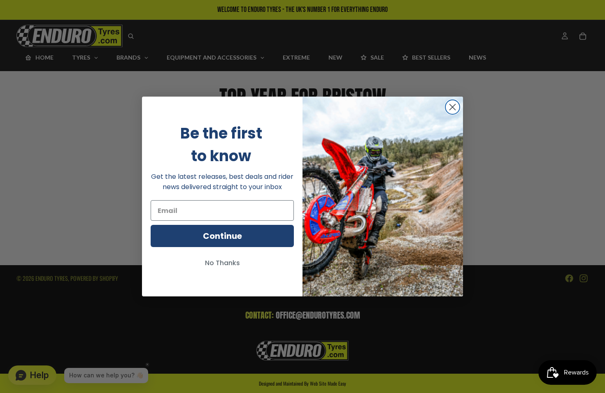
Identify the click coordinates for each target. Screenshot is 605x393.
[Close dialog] (452, 107)
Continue (222, 236)
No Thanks (222, 263)
